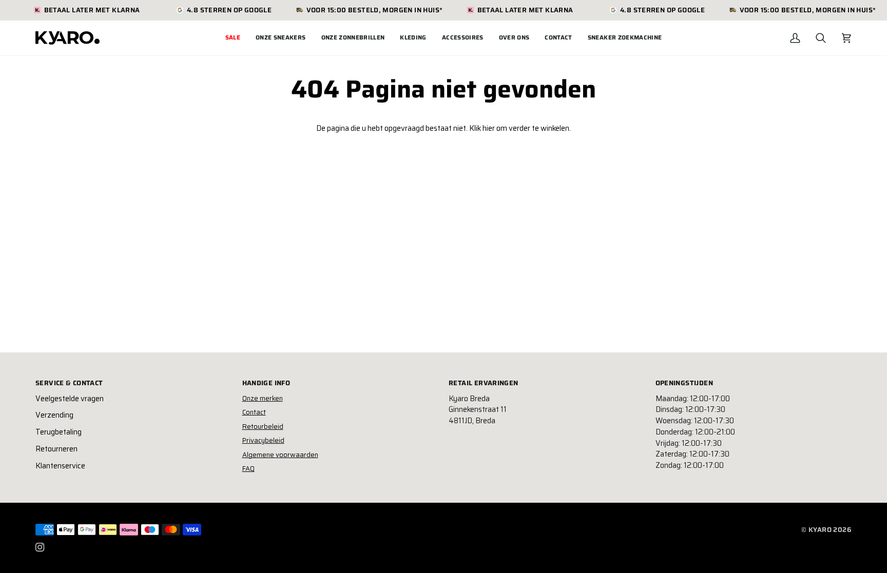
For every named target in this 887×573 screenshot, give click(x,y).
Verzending (54, 415)
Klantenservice (60, 465)
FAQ (248, 468)
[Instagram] (40, 547)
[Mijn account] (795, 38)
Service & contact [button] (69, 383)
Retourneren (56, 449)
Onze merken (262, 398)
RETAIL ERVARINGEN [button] (483, 383)
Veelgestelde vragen (69, 398)
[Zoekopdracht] (821, 38)
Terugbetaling (58, 432)
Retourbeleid (262, 426)
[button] (281, 38)
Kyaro (820, 529)
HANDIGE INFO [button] (266, 383)
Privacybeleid (263, 440)
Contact (254, 412)
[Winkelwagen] (846, 38)
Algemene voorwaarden (280, 454)
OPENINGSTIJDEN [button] (684, 383)
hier (489, 128)
